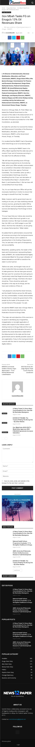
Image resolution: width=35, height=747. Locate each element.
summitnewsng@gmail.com (17, 719)
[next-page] (6, 438)
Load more (17, 570)
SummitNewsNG (10, 32)
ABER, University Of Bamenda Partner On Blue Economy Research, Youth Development (22, 552)
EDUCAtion (4, 432)
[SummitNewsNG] (3, 33)
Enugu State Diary (11, 8)
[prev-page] (3, 438)
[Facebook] (9, 37)
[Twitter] (14, 37)
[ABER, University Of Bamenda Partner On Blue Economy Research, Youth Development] (6, 553)
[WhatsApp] (22, 37)
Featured (4, 413)
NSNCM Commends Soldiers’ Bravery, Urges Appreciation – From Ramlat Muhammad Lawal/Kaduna (9, 370)
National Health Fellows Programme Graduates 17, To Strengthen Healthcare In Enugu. (22, 543)
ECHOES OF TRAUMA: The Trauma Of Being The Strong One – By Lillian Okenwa (23, 419)
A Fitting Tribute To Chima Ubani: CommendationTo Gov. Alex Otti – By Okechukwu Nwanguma (23, 410)
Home (3, 8)
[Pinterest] (18, 37)
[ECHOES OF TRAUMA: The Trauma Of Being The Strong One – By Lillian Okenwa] (6, 420)
